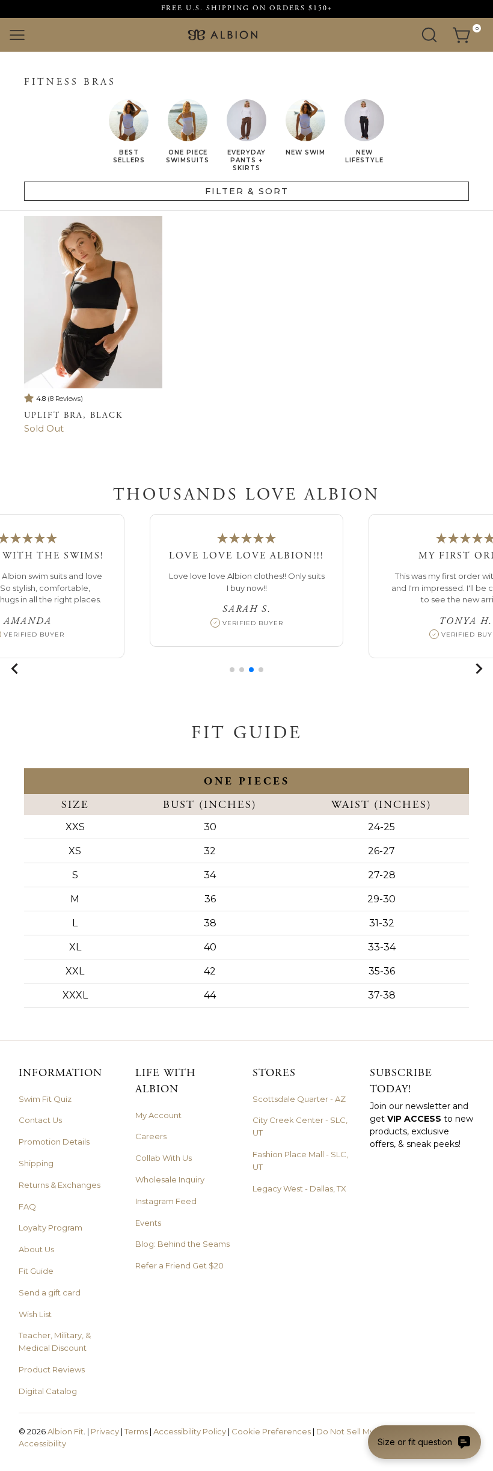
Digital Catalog (48, 1391)
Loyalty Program (50, 1227)
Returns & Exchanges (59, 1185)
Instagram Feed (166, 1201)
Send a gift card (50, 1292)
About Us (36, 1249)
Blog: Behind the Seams (182, 1244)
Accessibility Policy (189, 1431)
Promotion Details (54, 1141)
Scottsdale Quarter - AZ (299, 1099)
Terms (136, 1431)
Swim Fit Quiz (45, 1099)
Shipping (36, 1163)
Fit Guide (36, 1271)
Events (148, 1223)
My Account (158, 1115)
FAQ (27, 1206)
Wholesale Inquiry (169, 1179)
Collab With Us (163, 1158)
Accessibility (42, 1443)
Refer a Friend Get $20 (179, 1265)
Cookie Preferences (271, 1431)
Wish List (35, 1314)
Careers (151, 1136)
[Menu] (17, 35)
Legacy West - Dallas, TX (299, 1188)
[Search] (429, 35)
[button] (232, 669)
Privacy (105, 1431)
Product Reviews (52, 1369)
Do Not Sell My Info (353, 1431)
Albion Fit (65, 1431)
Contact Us (40, 1120)
